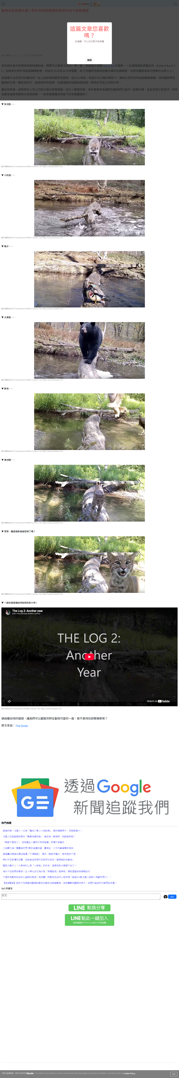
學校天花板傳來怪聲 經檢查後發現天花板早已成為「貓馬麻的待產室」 (38, 859)
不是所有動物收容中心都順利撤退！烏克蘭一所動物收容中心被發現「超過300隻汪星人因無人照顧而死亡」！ (57, 877)
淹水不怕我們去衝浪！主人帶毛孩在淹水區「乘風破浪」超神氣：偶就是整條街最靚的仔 (46, 871)
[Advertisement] (89, 753)
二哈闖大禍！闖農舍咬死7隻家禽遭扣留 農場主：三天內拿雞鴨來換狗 (38, 848)
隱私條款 (30, 1073)
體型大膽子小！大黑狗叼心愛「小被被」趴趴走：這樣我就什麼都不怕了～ (40, 865)
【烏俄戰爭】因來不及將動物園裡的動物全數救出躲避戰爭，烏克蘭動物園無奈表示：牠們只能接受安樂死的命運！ (60, 883)
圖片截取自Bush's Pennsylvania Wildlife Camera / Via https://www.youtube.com (32, 166)
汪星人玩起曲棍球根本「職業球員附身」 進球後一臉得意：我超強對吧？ (39, 836)
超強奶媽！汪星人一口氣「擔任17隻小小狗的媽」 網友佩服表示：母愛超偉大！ (42, 830)
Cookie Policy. (129, 1073)
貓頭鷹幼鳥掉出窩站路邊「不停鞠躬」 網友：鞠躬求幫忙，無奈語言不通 (39, 853)
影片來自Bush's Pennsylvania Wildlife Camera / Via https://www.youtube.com (31, 709)
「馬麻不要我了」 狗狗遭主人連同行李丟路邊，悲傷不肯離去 (33, 842)
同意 (174, 1074)
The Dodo (21, 726)
